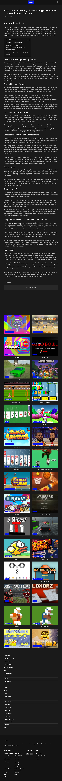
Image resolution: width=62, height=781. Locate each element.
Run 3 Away (17, 514)
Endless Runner (9, 354)
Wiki (5, 727)
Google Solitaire (17, 424)
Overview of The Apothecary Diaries (14, 42)
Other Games (7, 696)
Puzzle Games (8, 699)
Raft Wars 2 (17, 648)
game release (7, 673)
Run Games (7, 704)
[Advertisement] (31, 302)
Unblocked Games (9, 719)
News (5, 693)
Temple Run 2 (45, 648)
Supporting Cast (11, 49)
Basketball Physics (45, 335)
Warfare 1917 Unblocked (45, 514)
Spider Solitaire (17, 469)
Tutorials (7, 716)
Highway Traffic (45, 536)
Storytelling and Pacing (11, 44)
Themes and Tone (10, 51)
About (36, 757)
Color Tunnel (17, 357)
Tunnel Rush (17, 335)
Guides (6, 687)
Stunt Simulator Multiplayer (17, 379)
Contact (37, 759)
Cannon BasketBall (45, 492)
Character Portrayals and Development (15, 47)
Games (34, 354)
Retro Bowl (17, 626)
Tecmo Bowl (45, 357)
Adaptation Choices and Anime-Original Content (17, 53)
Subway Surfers (17, 447)
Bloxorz (45, 604)
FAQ (5, 670)
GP (11, 16)
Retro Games (8, 399)
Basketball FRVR (45, 581)
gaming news (7, 681)
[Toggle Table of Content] (27, 40)
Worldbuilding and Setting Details (15, 45)
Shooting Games (8, 707)
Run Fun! (45, 424)
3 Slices (17, 536)
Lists (5, 690)
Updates (6, 724)
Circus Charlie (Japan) (17, 402)
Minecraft (45, 379)
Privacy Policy (38, 753)
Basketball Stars (45, 447)
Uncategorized (8, 722)
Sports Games (8, 713)
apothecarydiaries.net (16, 223)
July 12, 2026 (6, 16)
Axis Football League (17, 604)
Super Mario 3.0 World (45, 402)
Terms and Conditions (40, 755)
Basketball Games (37, 444)
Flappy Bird (17, 559)
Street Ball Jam (17, 492)
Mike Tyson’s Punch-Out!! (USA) (45, 469)
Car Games (7, 661)
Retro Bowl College (45, 626)
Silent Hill (7, 710)
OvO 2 (17, 581)
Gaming (6, 679)
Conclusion (8, 54)
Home (31, 2)
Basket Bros (45, 559)
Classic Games (8, 664)
